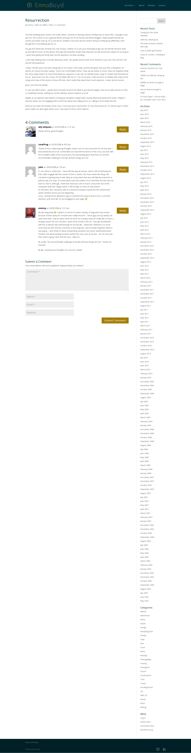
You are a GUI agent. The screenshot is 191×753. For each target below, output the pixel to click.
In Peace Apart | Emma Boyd (152, 96)
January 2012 (145, 285)
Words (143, 699)
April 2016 (144, 118)
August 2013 (145, 214)
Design (143, 627)
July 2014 (144, 182)
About (141, 6)
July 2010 (144, 357)
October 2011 (146, 298)
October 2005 (146, 581)
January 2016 (145, 130)
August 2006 (145, 541)
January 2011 (145, 333)
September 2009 (147, 393)
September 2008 (147, 441)
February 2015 (146, 162)
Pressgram (144, 667)
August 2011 (145, 305)
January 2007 (145, 521)
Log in (143, 718)
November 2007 (147, 481)
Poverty (143, 663)
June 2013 (144, 222)
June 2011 (144, 313)
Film (142, 643)
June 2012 (144, 266)
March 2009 (145, 417)
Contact (162, 6)
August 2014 (145, 178)
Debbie (143, 75)
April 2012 (144, 274)
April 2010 (144, 365)
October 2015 (146, 138)
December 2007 (147, 477)
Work (142, 703)
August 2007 (145, 493)
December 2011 (147, 289)
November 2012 (147, 250)
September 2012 (147, 258)
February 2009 (146, 421)
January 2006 (145, 569)
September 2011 (147, 302)
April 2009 (144, 413)
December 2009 (147, 381)
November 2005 (147, 577)
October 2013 (146, 206)
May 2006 (144, 553)
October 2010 (146, 345)
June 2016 (144, 114)
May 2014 (144, 186)
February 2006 (146, 565)
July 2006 (144, 545)
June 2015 (144, 154)
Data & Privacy (32, 742)
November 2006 (147, 529)
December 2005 (147, 573)
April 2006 (144, 557)
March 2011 (145, 325)
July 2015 (144, 150)
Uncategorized (146, 687)
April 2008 (144, 461)
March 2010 (145, 369)
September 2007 (147, 489)
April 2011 (144, 321)
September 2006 (147, 537)
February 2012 (146, 282)
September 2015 (147, 142)
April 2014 (144, 190)
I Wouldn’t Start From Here (154, 99)
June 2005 (144, 597)
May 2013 (144, 226)
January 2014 (145, 194)
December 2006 (147, 525)
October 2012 (146, 254)
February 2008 (146, 469)
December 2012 (147, 246)
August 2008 (145, 445)
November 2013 (147, 202)
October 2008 (146, 437)
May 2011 (144, 317)
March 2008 (145, 465)
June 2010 (144, 361)
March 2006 (145, 561)
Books (143, 623)
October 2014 (146, 170)
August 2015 (145, 146)
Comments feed (147, 726)
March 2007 (145, 513)
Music (142, 651)
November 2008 (147, 433)
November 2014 (147, 166)
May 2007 (144, 505)
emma (30, 25)
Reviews (151, 6)
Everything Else (146, 631)
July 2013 (144, 218)
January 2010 (145, 377)
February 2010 (146, 373)
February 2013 (146, 238)
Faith (51, 25)
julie (40, 167)
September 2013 (147, 210)
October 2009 (146, 389)
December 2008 (147, 429)
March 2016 (145, 122)
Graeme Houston (147, 68)
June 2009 (144, 405)
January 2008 (145, 473)
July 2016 (144, 110)
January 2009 (145, 425)
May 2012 (144, 270)
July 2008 (144, 449)
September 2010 (147, 349)
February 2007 (146, 517)
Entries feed (145, 722)
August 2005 (145, 589)
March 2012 (145, 278)
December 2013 (147, 198)
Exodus (143, 635)
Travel (143, 683)
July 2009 (144, 401)
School (143, 671)
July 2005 (144, 593)
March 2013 (145, 234)
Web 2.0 (143, 695)
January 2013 (145, 242)
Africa (142, 619)
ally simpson (44, 127)
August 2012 (145, 262)
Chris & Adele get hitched (151, 50)
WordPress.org (146, 730)
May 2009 (144, 409)
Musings (143, 655)
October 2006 (146, 533)
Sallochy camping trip (149, 39)
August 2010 (145, 353)
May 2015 (144, 158)
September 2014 (147, 174)
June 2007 (144, 501)
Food (142, 647)
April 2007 (144, 509)
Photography (145, 659)
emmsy (42, 208)
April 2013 (144, 230)
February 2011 (146, 329)
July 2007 (144, 497)
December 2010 (147, 337)
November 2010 (147, 341)
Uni (141, 691)
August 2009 (145, 397)
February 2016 (146, 126)
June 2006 (144, 549)
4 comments (60, 25)
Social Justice (145, 675)
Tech (142, 679)
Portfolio (129, 6)
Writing (143, 707)
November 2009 (147, 385)
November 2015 (147, 134)
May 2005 (144, 601)
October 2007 (146, 485)
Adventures (145, 615)
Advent (143, 611)
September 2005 (147, 585)
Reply (122, 129)
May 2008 (144, 457)
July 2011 (144, 309)
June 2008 (144, 453)
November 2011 (147, 293)
